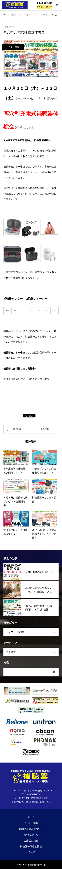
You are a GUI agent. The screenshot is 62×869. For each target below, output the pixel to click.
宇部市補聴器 (10, 378)
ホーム (31, 817)
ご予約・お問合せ (44, 7)
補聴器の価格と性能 (31, 846)
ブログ (31, 852)
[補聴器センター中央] (15, 5)
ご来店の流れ (31, 840)
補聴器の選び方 (31, 834)
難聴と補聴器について (31, 828)
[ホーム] (4, 15)
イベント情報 (13, 47)
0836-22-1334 (45, 3)
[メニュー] (57, 5)
